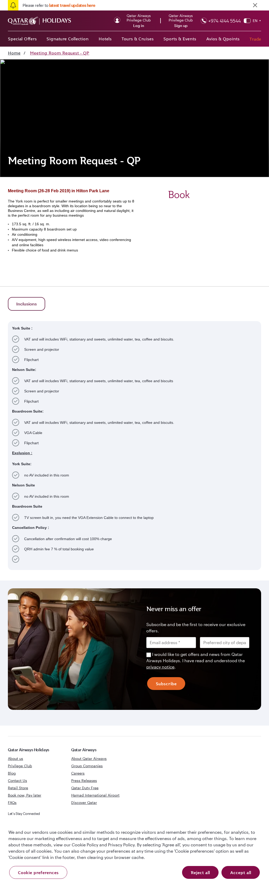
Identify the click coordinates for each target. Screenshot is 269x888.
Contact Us (17, 780)
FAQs (12, 802)
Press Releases (84, 780)
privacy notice (160, 666)
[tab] (26, 304)
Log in (138, 26)
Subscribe (166, 683)
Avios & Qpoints (223, 38)
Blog (12, 773)
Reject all (200, 872)
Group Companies (87, 766)
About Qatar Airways (89, 758)
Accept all (240, 872)
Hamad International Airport (95, 795)
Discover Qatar (84, 802)
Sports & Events (179, 38)
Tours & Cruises (137, 38)
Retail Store (18, 788)
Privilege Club (20, 766)
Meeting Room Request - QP (59, 53)
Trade (255, 39)
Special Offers (22, 38)
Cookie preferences (38, 872)
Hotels (105, 38)
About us (15, 758)
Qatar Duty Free (85, 788)
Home (14, 53)
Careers (78, 773)
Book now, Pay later (24, 795)
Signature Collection (67, 38)
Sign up (181, 26)
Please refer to (59, 5)
